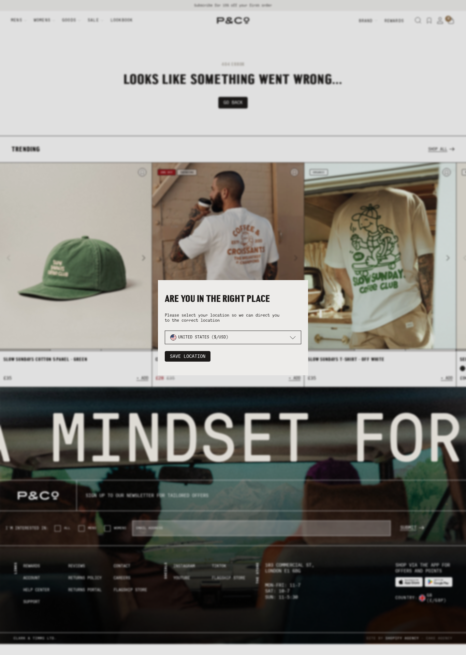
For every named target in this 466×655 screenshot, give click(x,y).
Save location (187, 356)
